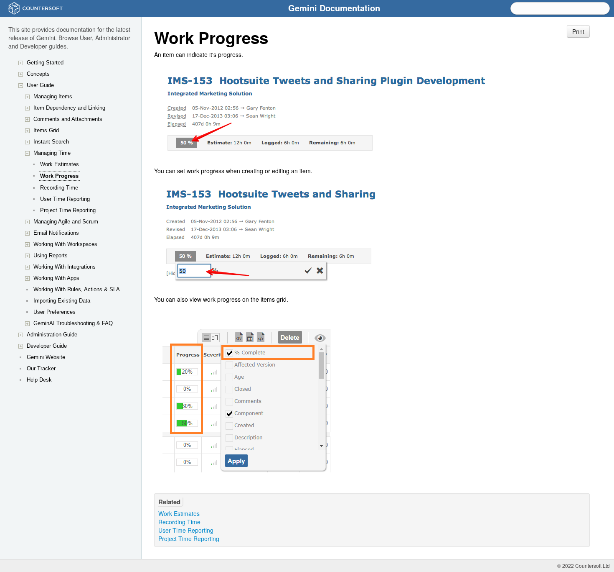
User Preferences (54, 312)
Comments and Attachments (67, 119)
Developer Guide (47, 346)
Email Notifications (56, 233)
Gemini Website (46, 357)
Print (578, 31)
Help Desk (39, 380)
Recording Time (59, 188)
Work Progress (59, 176)
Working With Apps (56, 278)
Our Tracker (41, 368)
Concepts (38, 74)
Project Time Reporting (68, 210)
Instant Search (51, 142)
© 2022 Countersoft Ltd (583, 565)
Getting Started (45, 62)
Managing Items (52, 96)
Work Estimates (59, 164)
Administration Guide (52, 334)
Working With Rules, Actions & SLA (76, 289)
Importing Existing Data (61, 301)
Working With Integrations (64, 267)
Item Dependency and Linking (69, 108)
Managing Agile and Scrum (65, 221)
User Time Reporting (65, 199)
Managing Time (52, 153)
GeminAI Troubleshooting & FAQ (73, 323)
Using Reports (50, 255)
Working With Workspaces (65, 244)
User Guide (40, 85)
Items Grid (46, 130)
